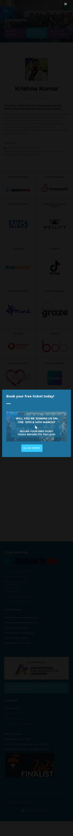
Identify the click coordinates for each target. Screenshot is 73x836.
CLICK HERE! (31, 448)
